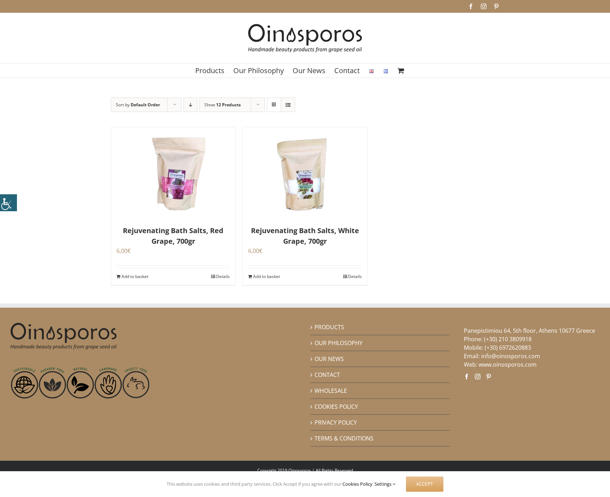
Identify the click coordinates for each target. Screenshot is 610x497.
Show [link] (222, 105)
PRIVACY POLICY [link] (336, 422)
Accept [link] (424, 484)
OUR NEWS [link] (329, 359)
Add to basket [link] (134, 276)
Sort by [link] (138, 105)
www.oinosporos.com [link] (508, 364)
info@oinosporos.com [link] (510, 356)
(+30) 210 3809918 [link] (508, 339)
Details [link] (223, 276)
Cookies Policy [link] (357, 484)
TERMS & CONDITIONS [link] (344, 438)
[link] (8, 202)
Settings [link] (384, 484)
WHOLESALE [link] (331, 391)
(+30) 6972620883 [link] (508, 347)
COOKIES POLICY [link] (336, 406)
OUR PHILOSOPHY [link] (339, 343)
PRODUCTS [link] (329, 327)
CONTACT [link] (327, 375)
